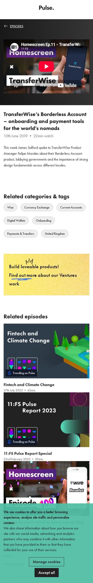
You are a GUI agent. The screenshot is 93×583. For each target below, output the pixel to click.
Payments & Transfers (20, 234)
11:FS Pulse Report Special (28, 453)
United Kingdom (55, 234)
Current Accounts (71, 207)
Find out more (23, 275)
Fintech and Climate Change (29, 384)
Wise (10, 207)
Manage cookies (46, 561)
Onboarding (43, 220)
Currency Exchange (36, 207)
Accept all (46, 572)
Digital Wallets (16, 220)
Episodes (16, 26)
